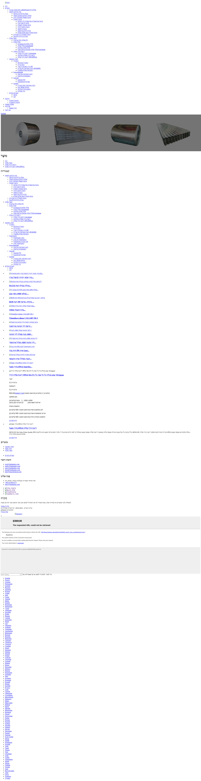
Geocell (16, 78)
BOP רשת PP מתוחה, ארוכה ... (21, 302)
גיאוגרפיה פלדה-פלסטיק (25, 70)
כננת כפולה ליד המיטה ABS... (20, 334)
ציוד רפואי (8, 448)
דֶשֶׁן (14, 97)
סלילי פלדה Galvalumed (25, 46)
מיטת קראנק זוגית (23, 23)
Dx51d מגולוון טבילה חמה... (20, 286)
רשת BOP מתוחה (23, 87)
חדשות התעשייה (14, 102)
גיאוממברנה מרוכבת (24, 76)
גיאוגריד (15, 61)
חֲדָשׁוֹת (7, 99)
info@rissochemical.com (13, 472)
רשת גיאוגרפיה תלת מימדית (26, 85)
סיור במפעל (13, 108)
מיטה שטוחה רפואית (24, 25)
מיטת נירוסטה (22, 29)
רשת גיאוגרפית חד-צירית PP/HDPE (29, 68)
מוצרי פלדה (12, 38)
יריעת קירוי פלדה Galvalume (27, 53)
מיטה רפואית (17, 19)
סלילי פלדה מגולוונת (24, 48)
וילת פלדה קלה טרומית (20, 40)
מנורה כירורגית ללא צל (20, 36)
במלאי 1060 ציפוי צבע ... (19, 294)
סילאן (15, 95)
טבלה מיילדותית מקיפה (20, 14)
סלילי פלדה (16, 42)
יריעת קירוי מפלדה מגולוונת (26, 55)
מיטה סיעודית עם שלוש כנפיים (27, 32)
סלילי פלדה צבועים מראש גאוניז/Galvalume (31, 49)
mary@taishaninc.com (12, 468)
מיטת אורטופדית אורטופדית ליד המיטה (30, 21)
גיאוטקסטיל (13, 236)
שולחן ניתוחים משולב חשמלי (22, 15)
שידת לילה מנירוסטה (24, 31)
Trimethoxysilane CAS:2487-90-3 (23, 318)
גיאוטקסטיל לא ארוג (19, 240)
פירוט (11, 420)
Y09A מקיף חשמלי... (17, 310)
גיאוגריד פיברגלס (23, 63)
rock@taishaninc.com (12, 464)
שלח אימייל (4, 512)
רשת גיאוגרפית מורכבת (25, 74)
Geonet (15, 83)
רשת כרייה (21, 65)
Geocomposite (18, 72)
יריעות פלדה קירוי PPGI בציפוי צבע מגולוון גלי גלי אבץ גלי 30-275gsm (36, 375)
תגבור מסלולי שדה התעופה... (20, 359)
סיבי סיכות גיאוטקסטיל (20, 241)
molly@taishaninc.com (12, 466)
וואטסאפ (19, 514)
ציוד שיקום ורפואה (15, 12)
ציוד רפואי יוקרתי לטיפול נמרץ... (21, 277)
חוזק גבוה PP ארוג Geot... (19, 350)
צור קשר (7, 110)
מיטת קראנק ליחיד (24, 27)
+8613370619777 (11, 482)
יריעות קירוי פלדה (19, 51)
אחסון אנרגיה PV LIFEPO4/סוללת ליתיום (22, 10)
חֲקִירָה (15, 420)
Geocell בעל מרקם (24, 82)
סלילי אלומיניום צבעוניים (25, 44)
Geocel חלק (21, 80)
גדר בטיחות (21, 91)
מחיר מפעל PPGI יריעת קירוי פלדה (23, 428)
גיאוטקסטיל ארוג (18, 243)
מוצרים (7, 8)
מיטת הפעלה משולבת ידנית (22, 17)
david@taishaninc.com (12, 470)
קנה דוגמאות (19, 393)
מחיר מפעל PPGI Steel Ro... (20, 367)
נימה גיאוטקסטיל (18, 238)
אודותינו (7, 106)
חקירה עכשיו (5, 506)
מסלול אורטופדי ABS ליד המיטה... (22, 342)
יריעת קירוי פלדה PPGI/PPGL (27, 57)
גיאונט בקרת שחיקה (24, 89)
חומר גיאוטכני (13, 59)
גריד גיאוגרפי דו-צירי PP (25, 66)
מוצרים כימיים (13, 93)
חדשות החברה (14, 100)
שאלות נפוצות (9, 104)
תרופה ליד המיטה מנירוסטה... (20, 326)
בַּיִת (6, 6)
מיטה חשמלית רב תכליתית (21, 34)
